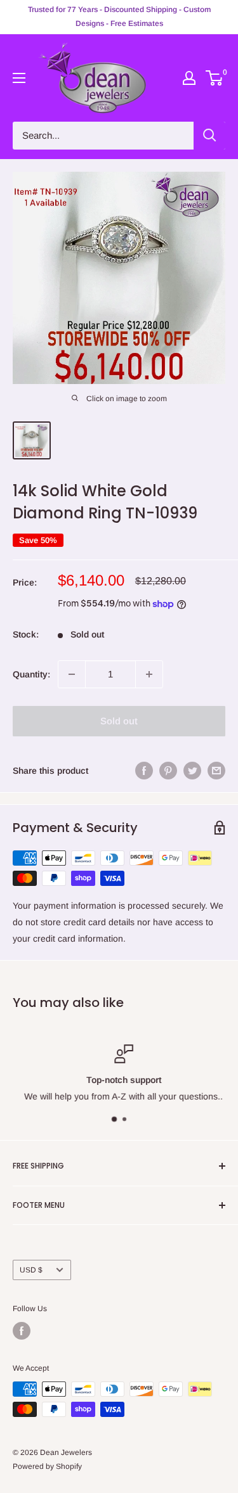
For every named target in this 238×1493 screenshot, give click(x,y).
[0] (215, 78)
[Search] (209, 136)
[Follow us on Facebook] (21, 1331)
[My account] (189, 78)
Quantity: (31, 674)
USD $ (31, 1270)
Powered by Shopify (47, 1466)
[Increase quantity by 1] (149, 674)
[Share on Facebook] (144, 770)
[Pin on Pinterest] (168, 770)
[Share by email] (216, 770)
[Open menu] (19, 78)
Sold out (119, 720)
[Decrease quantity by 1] (71, 674)
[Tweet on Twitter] (192, 770)
